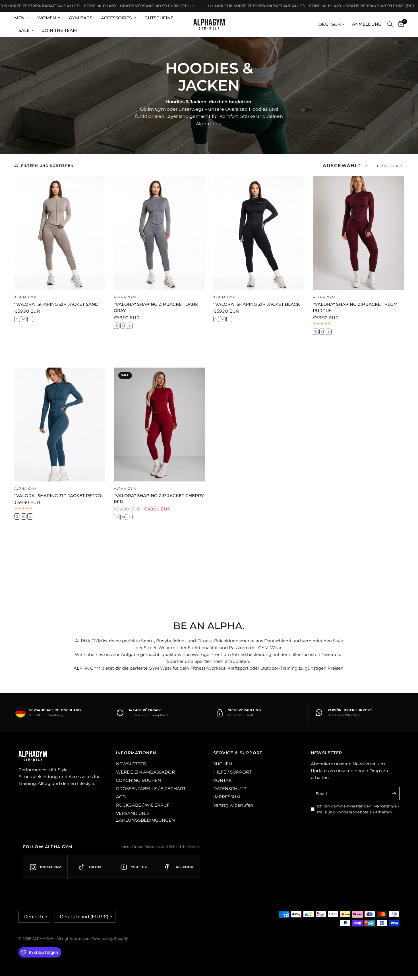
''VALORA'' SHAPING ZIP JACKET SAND (56, 304)
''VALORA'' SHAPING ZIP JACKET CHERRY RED (159, 499)
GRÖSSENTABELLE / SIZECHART (151, 788)
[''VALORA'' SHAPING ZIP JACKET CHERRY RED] (159, 424)
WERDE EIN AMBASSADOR (145, 772)
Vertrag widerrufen (233, 805)
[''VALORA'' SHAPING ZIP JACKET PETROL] (59, 424)
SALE (24, 30)
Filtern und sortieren (47, 165)
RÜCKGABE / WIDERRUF (143, 805)
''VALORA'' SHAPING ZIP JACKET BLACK (256, 304)
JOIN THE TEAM (59, 30)
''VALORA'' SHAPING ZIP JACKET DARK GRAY (156, 307)
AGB (121, 796)
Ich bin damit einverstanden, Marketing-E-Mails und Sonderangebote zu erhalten (358, 809)
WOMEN (46, 17)
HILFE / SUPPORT (232, 772)
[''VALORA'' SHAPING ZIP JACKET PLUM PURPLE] (358, 233)
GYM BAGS (80, 17)
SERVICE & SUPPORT (237, 753)
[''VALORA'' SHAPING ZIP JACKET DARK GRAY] (159, 233)
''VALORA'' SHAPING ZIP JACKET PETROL (59, 495)
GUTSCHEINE (158, 17)
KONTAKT (223, 780)
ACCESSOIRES (116, 17)
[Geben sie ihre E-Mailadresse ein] (394, 793)
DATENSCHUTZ (229, 788)
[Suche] (390, 24)
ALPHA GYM (25, 297)
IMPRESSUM (226, 796)
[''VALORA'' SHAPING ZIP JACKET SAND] (59, 233)
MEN (19, 17)
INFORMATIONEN (136, 753)
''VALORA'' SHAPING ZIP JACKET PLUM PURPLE (355, 307)
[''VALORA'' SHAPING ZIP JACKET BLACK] (258, 233)
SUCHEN (222, 763)
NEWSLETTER (131, 763)
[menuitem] (23, 18)
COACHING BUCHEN (138, 780)
